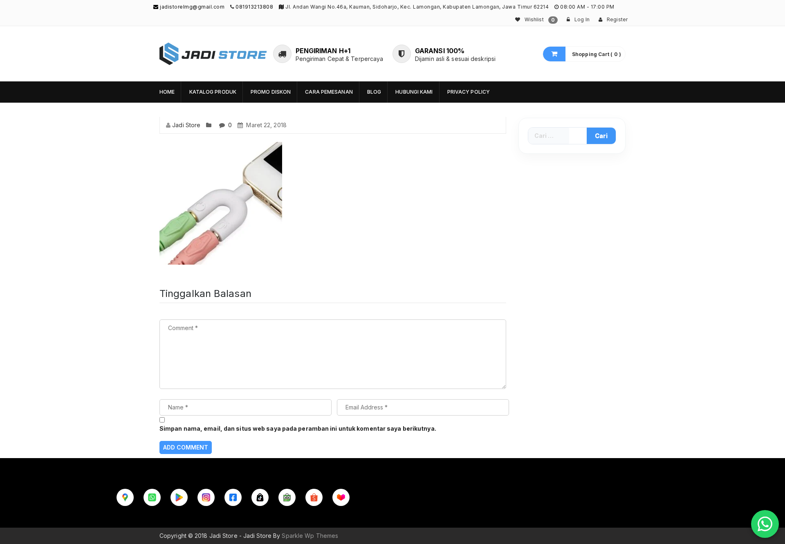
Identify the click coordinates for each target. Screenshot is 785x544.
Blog (374, 92)
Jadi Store (186, 124)
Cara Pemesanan (328, 92)
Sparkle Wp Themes (310, 535)
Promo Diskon (271, 92)
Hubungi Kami (414, 92)
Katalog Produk (212, 92)
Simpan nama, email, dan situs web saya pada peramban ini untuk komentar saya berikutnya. (297, 428)
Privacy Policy (468, 92)
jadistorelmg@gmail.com (191, 7)
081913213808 (254, 7)
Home (167, 92)
